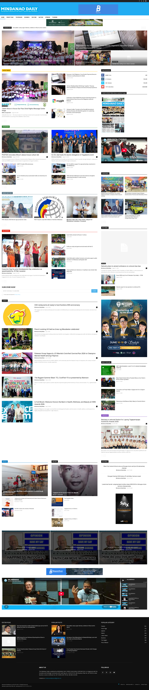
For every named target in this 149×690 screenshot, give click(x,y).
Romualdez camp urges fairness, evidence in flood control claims (29, 27)
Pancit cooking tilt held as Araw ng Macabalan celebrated (56, 329)
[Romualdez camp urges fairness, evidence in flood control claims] (58, 630)
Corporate (104, 191)
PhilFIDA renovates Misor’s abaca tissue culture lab (20, 155)
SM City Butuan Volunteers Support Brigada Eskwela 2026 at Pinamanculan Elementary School (136, 194)
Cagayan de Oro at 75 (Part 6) (70, 508)
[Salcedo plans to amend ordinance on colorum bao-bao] (124, 247)
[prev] (142, 28)
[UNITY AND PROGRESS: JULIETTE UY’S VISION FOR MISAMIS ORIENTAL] (108, 370)
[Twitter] (141, 1)
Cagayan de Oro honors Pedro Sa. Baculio (65, 492)
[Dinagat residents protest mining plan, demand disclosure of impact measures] (93, 58)
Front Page (78, 60)
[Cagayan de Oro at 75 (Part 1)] (57, 522)
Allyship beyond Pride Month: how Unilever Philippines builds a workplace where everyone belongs (111, 195)
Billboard (4, 266)
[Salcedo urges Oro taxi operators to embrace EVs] (108, 291)
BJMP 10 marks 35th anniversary (25, 164)
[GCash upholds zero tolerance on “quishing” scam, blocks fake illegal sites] (58, 274)
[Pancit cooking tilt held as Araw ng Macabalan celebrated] (17, 339)
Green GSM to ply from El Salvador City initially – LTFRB (129, 275)
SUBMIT (94, 291)
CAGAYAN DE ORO (55, 152)
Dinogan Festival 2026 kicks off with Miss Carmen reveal (124, 476)
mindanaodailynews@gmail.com (53, 678)
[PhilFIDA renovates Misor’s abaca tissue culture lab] (25, 141)
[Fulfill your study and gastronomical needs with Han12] (58, 250)
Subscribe (144, 86)
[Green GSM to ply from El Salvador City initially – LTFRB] (108, 279)
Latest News (6, 58)
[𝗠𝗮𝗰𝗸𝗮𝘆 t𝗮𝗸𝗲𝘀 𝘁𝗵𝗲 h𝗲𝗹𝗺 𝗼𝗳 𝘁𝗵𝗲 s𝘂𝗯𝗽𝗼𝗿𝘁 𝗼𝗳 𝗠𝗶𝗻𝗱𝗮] (82, 207)
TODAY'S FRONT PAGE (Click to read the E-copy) (114, 93)
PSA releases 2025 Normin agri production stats (14, 219)
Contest (103, 448)
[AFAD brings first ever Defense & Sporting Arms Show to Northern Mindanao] (9, 641)
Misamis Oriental (5, 152)
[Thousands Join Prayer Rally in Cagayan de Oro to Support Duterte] (108, 394)
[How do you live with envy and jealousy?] (123, 547)
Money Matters (5, 217)
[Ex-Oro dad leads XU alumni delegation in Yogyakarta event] (74, 141)
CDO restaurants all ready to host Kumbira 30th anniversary (57, 305)
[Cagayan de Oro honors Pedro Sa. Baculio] (74, 480)
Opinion (26, 544)
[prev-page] (3, 121)
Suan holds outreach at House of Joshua (76, 234)
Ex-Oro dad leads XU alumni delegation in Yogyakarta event (73, 155)
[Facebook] (139, 1)
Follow (145, 79)
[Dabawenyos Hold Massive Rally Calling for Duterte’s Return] (108, 405)
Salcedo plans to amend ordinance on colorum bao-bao (121, 266)
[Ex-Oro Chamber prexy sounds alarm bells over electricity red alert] (9, 180)
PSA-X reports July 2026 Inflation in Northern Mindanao (48, 219)
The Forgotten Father (69, 498)
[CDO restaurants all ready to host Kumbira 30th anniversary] (17, 314)
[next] (145, 28)
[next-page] (5, 121)
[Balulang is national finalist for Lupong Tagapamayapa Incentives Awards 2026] (124, 437)
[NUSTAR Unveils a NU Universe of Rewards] (7, 512)
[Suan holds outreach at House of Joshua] (58, 239)
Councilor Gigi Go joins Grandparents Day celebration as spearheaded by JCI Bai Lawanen (22, 270)
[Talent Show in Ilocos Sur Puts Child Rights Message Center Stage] (38, 48)
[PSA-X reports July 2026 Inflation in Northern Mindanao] (49, 207)
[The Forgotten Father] (57, 502)
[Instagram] (143, 1)
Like (146, 75)
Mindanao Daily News (7, 156)
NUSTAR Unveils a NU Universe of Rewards (24, 508)
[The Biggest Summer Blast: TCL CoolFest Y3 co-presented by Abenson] (17, 387)
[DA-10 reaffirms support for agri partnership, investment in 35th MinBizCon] (58, 168)
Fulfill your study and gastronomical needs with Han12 (80, 246)
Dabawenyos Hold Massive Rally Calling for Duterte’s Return (130, 401)
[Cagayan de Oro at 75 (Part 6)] (57, 512)
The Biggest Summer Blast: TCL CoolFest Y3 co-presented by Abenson (61, 378)
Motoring (103, 263)
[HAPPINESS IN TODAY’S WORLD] (26, 547)
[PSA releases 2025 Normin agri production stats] (17, 207)
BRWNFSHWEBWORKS (27, 686)
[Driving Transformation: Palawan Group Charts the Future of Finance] (9, 653)
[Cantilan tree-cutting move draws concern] (129, 58)
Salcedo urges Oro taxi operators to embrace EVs (128, 287)
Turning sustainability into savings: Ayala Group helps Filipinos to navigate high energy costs (132, 217)
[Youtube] (146, 1)
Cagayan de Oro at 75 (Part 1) (70, 518)
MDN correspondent (6, 112)
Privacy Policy (17, 294)
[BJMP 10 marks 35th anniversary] (9, 168)
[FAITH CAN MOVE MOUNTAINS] (74, 547)
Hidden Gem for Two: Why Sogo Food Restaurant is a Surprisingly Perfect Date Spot (23, 492)
